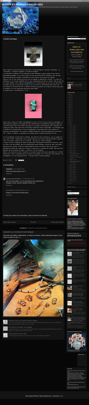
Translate (76, 194)
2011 (70, 119)
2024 (70, 97)
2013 (70, 115)
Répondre (9, 173)
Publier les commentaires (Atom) (37, 228)
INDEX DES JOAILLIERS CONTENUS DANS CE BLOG (78, 302)
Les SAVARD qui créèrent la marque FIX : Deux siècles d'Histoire (77, 309)
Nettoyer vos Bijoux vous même (78, 259)
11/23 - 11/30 (72, 128)
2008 (70, 124)
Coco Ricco (9, 190)
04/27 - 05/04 (72, 167)
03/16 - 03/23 (72, 174)
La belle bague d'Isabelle (74, 153)
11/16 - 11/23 (72, 130)
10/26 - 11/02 (72, 133)
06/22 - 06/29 (72, 152)
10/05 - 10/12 (72, 137)
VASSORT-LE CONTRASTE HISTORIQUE (18, 232)
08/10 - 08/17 (72, 143)
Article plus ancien (57, 222)
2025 (70, 95)
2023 (70, 99)
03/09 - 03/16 (72, 176)
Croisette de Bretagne (74, 155)
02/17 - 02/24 (72, 177)
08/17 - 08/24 (72, 142)
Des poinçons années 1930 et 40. (78, 279)
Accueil (33, 222)
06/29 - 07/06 (72, 150)
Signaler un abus (71, 186)
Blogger (61, 396)
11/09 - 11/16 (72, 132)
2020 (70, 104)
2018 (70, 107)
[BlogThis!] (20, 160)
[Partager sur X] (21, 160)
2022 (70, 100)
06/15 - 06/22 (72, 164)
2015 (70, 112)
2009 (70, 122)
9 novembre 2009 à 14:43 (21, 190)
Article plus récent (9, 222)
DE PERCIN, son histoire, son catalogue (20, 327)
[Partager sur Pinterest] (23, 160)
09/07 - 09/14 (72, 140)
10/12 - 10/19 (72, 135)
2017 (70, 109)
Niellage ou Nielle (73, 159)
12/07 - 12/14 (72, 127)
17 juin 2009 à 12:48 (28, 178)
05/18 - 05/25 (72, 166)
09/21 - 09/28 (72, 138)
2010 (70, 120)
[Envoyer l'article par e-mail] (16, 160)
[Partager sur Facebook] (22, 160)
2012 (70, 117)
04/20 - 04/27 (72, 169)
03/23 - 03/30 (72, 172)
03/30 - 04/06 (72, 171)
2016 (70, 110)
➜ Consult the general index (76, 71)
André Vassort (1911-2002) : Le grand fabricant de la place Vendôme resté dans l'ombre (78, 294)
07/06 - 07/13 (72, 148)
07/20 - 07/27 (72, 145)
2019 (70, 105)
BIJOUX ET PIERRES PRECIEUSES (22, 4)
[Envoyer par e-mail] (18, 160)
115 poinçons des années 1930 (17, 333)
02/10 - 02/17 (72, 179)
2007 (70, 183)
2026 (70, 94)
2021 (70, 102)
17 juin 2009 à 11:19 (18, 169)
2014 (70, 114)
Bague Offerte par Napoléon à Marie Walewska (75, 162)
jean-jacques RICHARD (13, 178)
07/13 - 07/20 (72, 147)
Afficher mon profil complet (76, 85)
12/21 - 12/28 (72, 125)
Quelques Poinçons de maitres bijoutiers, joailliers (22, 320)
